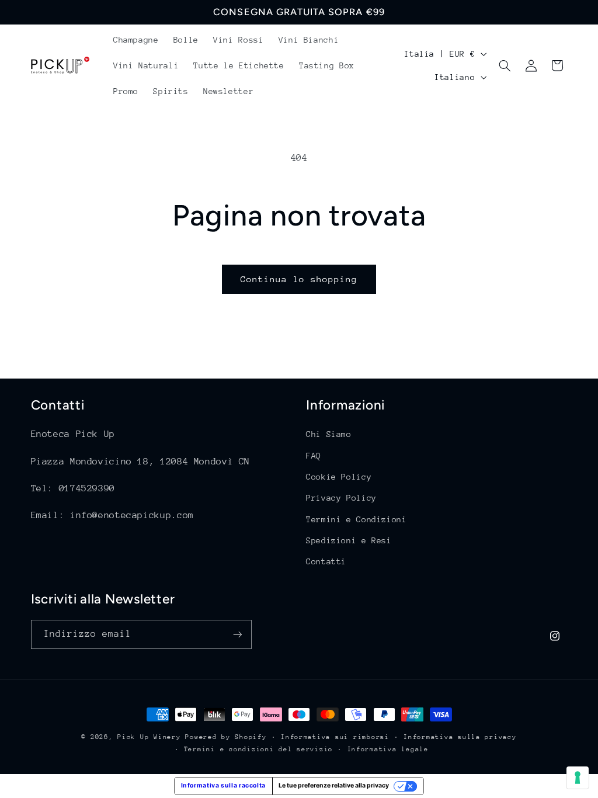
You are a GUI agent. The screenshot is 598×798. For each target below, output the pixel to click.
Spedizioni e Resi (349, 540)
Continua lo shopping (299, 279)
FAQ (313, 455)
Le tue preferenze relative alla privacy (334, 785)
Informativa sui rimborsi (335, 737)
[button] (505, 65)
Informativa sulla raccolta (223, 785)
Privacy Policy (341, 497)
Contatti (326, 561)
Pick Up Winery (148, 737)
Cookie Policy (338, 476)
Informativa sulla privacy (460, 737)
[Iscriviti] (237, 634)
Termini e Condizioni (356, 519)
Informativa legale (388, 749)
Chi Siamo (329, 434)
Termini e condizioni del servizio (258, 749)
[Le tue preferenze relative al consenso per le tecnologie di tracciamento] (577, 777)
